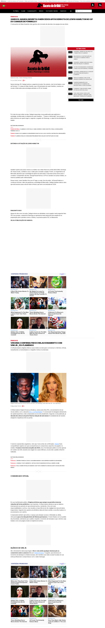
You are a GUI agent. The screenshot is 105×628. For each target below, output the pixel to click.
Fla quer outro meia (43, 1)
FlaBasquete (32, 11)
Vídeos (41, 11)
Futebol (16, 11)
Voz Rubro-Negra (52, 11)
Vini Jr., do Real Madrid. (35, 412)
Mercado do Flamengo (73, 1)
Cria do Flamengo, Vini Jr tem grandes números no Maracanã (83, 78)
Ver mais (81, 100)
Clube (23, 11)
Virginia (57, 444)
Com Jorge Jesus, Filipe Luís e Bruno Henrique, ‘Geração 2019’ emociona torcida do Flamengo (83, 95)
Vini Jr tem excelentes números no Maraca (90, 1)
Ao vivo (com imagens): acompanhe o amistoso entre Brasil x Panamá (83, 67)
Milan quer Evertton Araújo (31, 1)
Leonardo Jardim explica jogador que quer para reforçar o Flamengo (83, 73)
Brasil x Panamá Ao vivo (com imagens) (58, 1)
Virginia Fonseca (39, 553)
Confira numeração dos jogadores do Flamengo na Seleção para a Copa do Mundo (82, 84)
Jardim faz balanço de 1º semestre (15, 1)
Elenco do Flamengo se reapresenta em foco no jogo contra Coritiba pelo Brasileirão (40, 133)
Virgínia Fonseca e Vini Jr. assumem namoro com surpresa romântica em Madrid (39, 460)
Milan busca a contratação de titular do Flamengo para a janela (83, 58)
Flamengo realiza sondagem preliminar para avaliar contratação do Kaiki (36, 136)
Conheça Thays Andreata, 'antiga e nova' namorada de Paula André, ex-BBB (37, 463)
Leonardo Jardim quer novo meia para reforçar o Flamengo (83, 63)
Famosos (63, 11)
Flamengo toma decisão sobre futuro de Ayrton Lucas (82, 89)
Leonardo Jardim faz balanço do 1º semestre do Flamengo (83, 52)
